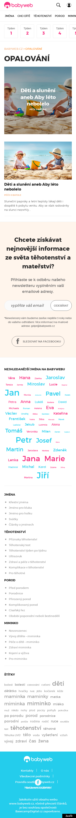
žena (43, 741)
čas (32, 741)
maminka (14, 696)
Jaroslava (33, 450)
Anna (25, 401)
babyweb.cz (13, 49)
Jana (31, 458)
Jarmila (20, 385)
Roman (26, 408)
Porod (60, 16)
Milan (46, 431)
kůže (60, 691)
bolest (8, 685)
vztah (64, 735)
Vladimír (13, 467)
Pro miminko (18, 659)
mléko (58, 704)
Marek (61, 419)
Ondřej (24, 413)
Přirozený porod (20, 599)
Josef (44, 440)
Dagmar (64, 385)
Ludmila (43, 424)
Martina (28, 477)
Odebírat (61, 305)
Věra (11, 378)
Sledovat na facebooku (41, 341)
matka (55, 697)
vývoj (8, 741)
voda (36, 735)
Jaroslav (55, 377)
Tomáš (13, 430)
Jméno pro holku (20, 513)
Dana (58, 442)
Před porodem (19, 588)
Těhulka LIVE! (12, 735)
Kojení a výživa (19, 653)
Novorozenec (18, 631)
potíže (24, 721)
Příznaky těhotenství (23, 539)
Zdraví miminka (20, 647)
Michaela (14, 408)
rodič (45, 721)
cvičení (45, 684)
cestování (33, 684)
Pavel (53, 393)
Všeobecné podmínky (35, 776)
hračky (23, 691)
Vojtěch (67, 432)
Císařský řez (17, 610)
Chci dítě (24, 16)
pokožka (63, 710)
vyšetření (50, 735)
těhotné (49, 729)
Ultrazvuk (15, 556)
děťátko (10, 691)
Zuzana (53, 467)
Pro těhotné (17, 573)
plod (32, 710)
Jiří (43, 475)
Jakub (29, 424)
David (62, 402)
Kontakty (27, 770)
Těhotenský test (19, 545)
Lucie (53, 384)
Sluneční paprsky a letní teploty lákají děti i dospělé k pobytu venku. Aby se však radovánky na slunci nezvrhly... (36, 206)
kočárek (49, 691)
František (17, 419)
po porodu (13, 715)
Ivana (32, 419)
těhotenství (25, 728)
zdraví (21, 741)
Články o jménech (21, 524)
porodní (11, 721)
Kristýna (61, 409)
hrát (32, 691)
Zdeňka (38, 378)
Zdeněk (60, 450)
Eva (50, 407)
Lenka (13, 460)
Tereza (9, 384)
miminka (14, 704)
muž (6, 710)
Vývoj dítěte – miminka (24, 636)
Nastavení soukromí (38, 787)
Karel (42, 467)
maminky (37, 696)
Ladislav (17, 425)
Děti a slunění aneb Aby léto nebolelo (38, 97)
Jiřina (63, 467)
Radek (67, 395)
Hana (24, 377)
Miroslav (36, 384)
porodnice (48, 716)
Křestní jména (18, 502)
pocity (41, 710)
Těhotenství (43, 16)
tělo (27, 734)
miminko (39, 703)
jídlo (39, 691)
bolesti (20, 685)
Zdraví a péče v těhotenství (27, 562)
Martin (14, 449)
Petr (24, 440)
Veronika (32, 431)
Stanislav (45, 414)
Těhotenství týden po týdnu (27, 550)
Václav (11, 413)
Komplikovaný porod (23, 605)
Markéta (45, 451)
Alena (56, 424)
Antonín (38, 395)
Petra (12, 402)
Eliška (35, 414)
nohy (24, 710)
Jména (9, 16)
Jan (12, 393)
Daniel (57, 432)
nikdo (15, 710)
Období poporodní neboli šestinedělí (34, 616)
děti (58, 683)
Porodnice (16, 593)
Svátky (13, 519)
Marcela (51, 419)
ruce (54, 721)
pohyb (51, 710)
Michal (28, 467)
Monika (27, 395)
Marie (54, 458)
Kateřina (60, 413)
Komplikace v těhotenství (26, 567)
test (6, 728)
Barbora (50, 402)
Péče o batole (38, 109)
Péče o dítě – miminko (24, 642)
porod (32, 715)
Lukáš (39, 402)
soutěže (64, 721)
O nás (45, 770)
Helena (38, 408)
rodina (35, 721)
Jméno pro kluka (20, 508)
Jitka (41, 419)
